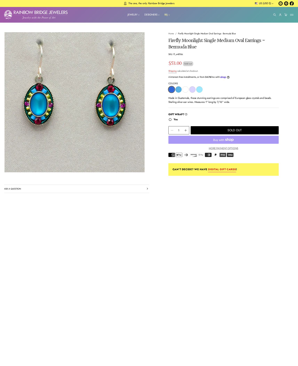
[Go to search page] (274, 15)
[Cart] (286, 15)
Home (171, 33)
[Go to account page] (280, 15)
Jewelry (132, 15)
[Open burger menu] (292, 15)
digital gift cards (222, 169)
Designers (150, 15)
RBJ (166, 15)
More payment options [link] (223, 148)
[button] (274, 15)
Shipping (172, 71)
